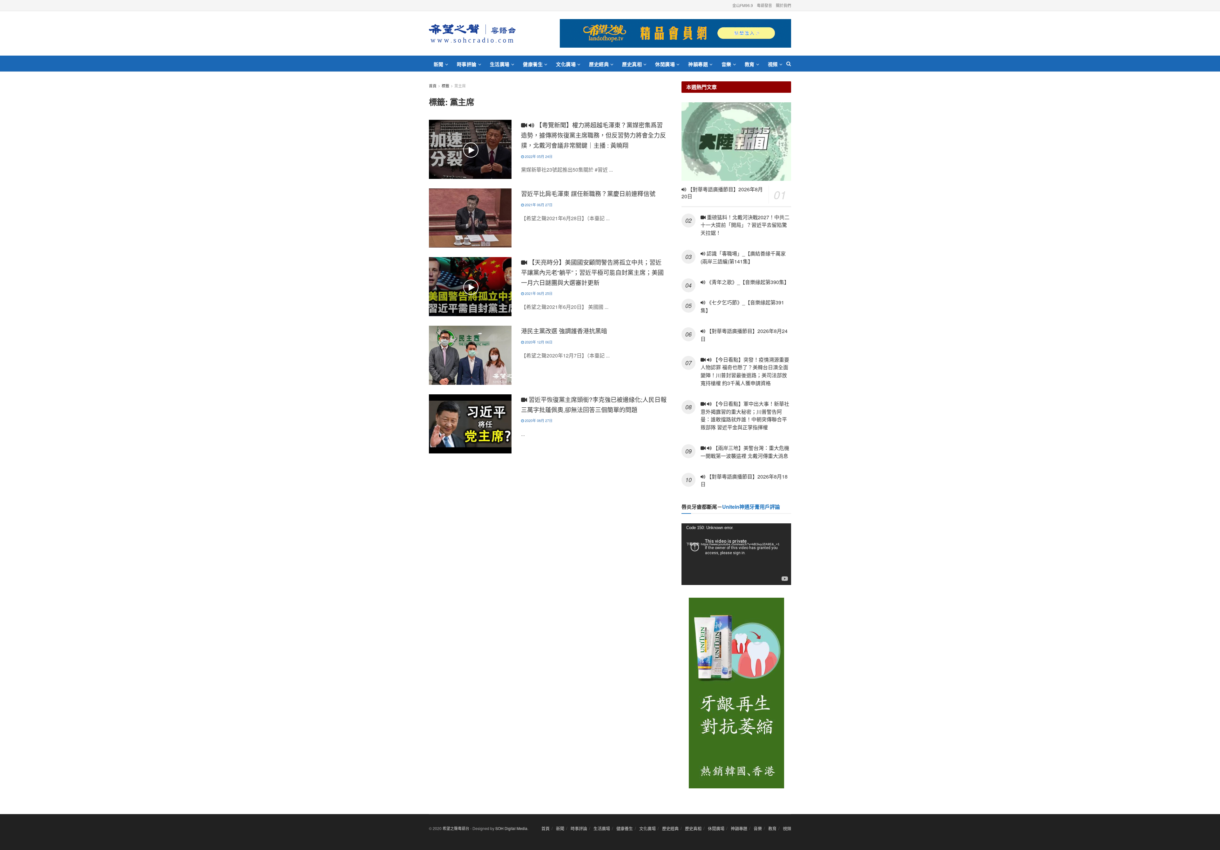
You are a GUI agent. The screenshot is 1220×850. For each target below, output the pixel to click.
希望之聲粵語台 (456, 828)
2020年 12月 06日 (538, 341)
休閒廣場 (665, 64)
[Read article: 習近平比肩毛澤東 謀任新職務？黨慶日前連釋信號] (470, 218)
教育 (750, 64)
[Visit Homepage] (472, 33)
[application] (736, 554)
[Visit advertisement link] (675, 33)
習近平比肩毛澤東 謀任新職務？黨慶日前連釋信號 (588, 193)
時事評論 (467, 64)
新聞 (439, 64)
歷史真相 (632, 64)
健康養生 (533, 64)
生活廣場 (500, 64)
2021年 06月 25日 (538, 293)
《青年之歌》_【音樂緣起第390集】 (747, 282)
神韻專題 (698, 64)
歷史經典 (599, 64)
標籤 (445, 85)
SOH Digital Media (511, 828)
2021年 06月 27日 (538, 204)
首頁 (433, 85)
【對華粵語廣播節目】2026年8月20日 (722, 193)
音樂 (726, 64)
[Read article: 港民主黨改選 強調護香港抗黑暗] (470, 355)
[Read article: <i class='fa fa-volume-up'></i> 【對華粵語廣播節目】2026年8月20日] (736, 141)
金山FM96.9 (742, 5)
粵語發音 (764, 5)
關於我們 (783, 5)
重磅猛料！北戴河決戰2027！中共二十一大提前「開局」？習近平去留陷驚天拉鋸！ (745, 225)
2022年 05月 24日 (538, 156)
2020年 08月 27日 (538, 420)
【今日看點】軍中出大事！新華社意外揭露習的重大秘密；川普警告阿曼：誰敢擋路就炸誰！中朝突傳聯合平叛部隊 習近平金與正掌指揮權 (745, 415)
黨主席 (460, 85)
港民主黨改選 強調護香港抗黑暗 (564, 330)
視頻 (773, 64)
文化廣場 (566, 64)
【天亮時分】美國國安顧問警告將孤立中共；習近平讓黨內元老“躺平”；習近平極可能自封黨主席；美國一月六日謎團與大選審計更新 (592, 272)
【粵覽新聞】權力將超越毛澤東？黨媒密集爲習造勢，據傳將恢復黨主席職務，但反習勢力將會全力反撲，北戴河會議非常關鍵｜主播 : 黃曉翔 (593, 134)
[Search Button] (788, 63)
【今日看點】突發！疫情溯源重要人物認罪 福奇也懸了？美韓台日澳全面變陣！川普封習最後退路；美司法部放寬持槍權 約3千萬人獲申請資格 (745, 371)
